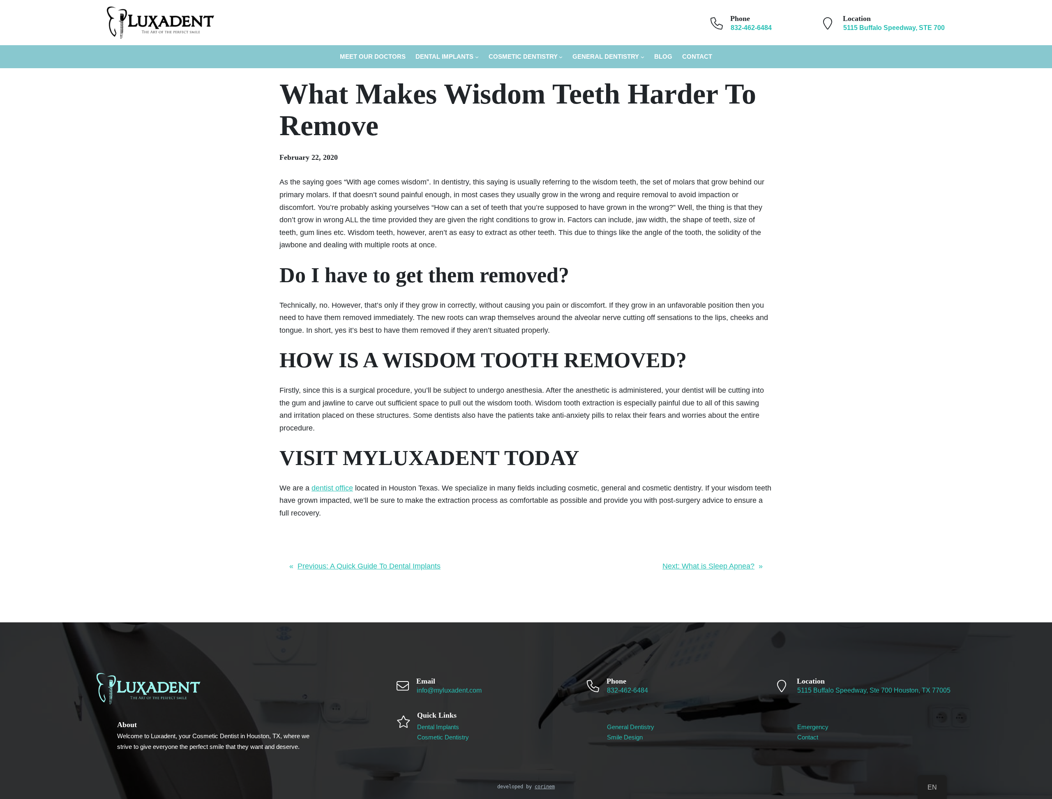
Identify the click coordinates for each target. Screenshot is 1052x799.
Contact (807, 737)
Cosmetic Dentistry (523, 56)
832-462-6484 (627, 690)
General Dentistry (605, 56)
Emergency (812, 726)
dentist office (332, 488)
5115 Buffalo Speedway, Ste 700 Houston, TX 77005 (873, 690)
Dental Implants (444, 56)
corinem (545, 787)
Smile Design (625, 737)
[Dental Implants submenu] (477, 57)
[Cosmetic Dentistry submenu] (561, 57)
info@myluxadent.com (449, 690)
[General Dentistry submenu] (642, 57)
